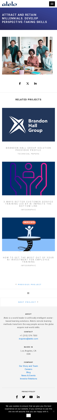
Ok (28, 415)
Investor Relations (28, 378)
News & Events (28, 375)
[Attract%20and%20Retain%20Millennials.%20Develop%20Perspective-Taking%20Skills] (20, 83)
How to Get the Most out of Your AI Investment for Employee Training (28, 260)
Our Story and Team (28, 366)
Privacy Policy (28, 391)
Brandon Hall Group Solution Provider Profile (28, 149)
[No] (53, 411)
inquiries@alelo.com (28, 339)
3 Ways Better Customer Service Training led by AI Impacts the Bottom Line (29, 204)
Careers (28, 369)
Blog (28, 372)
